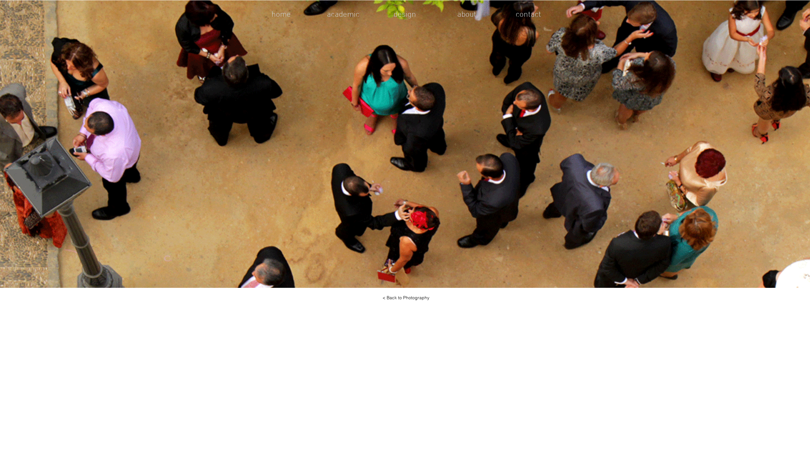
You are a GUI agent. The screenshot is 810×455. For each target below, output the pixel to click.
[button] (405, 144)
